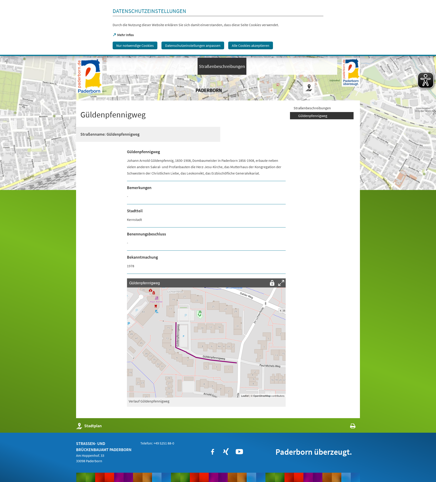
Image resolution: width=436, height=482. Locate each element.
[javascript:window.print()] (349, 427)
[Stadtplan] (309, 87)
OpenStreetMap (262, 395)
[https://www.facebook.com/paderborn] (212, 451)
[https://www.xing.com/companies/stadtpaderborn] (226, 451)
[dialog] (218, 28)
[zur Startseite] (89, 75)
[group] (206, 337)
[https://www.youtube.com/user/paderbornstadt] (239, 451)
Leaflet (245, 395)
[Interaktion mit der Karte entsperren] (272, 282)
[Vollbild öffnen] (281, 282)
